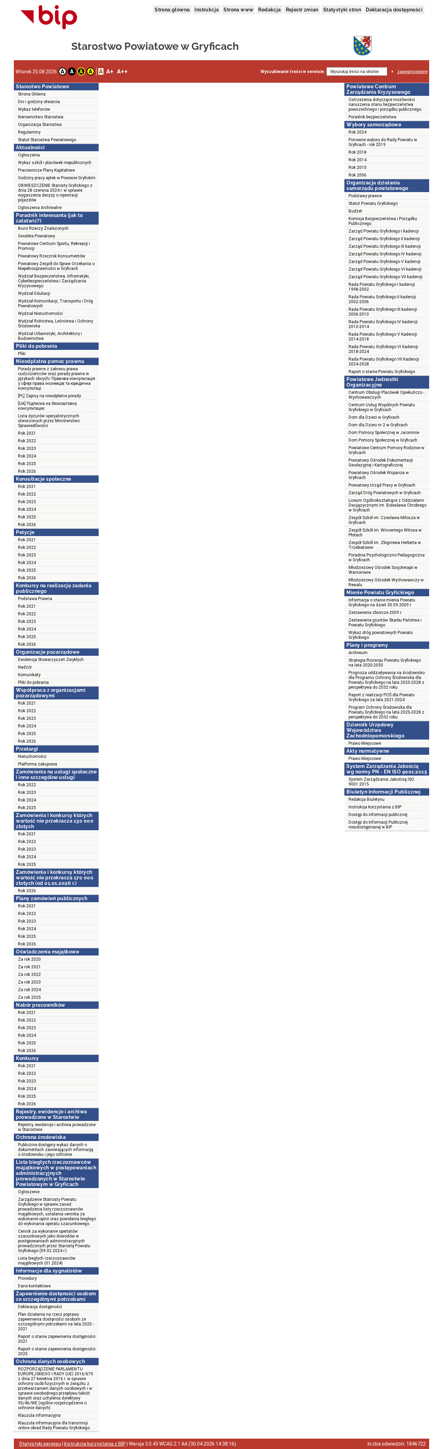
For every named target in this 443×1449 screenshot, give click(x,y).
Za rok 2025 (29, 997)
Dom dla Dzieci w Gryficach (374, 417)
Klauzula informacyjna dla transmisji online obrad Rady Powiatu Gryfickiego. (54, 1425)
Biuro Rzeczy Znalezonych (43, 228)
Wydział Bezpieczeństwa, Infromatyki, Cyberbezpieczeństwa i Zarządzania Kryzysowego (54, 281)
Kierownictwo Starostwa (40, 117)
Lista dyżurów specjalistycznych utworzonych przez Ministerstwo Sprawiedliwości (49, 421)
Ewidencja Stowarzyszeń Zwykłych (51, 659)
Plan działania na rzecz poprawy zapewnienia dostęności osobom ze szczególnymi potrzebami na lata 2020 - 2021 (56, 1321)
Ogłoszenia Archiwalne (40, 207)
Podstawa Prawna (35, 598)
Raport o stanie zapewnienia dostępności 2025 (57, 1351)
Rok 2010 (358, 167)
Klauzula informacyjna (39, 1415)
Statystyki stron (342, 9)
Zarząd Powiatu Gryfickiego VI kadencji (385, 269)
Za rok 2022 (29, 974)
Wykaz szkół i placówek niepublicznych (54, 162)
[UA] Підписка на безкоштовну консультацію (47, 406)
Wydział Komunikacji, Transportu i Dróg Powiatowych (55, 303)
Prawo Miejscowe (365, 743)
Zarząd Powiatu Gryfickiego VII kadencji (386, 276)
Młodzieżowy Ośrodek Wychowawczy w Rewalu (386, 582)
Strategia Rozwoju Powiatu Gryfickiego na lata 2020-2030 (385, 663)
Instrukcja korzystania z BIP (375, 807)
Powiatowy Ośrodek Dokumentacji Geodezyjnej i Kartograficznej (381, 463)
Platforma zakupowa (37, 764)
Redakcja (269, 9)
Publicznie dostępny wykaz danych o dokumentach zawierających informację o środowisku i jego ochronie (55, 1149)
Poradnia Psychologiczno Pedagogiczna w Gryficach (387, 557)
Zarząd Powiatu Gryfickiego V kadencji (385, 261)
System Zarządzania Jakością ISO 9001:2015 (381, 782)
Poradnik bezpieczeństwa (372, 117)
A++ (122, 71)
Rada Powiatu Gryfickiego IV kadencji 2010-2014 (383, 324)
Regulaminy (29, 132)
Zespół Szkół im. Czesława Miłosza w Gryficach (384, 520)
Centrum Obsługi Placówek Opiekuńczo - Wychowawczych (386, 395)
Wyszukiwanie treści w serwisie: (293, 71)
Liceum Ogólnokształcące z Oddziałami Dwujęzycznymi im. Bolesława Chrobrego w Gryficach (387, 505)
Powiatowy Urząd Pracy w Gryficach (382, 485)
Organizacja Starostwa (40, 124)
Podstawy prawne (365, 195)
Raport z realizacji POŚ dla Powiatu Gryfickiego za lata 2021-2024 (382, 697)
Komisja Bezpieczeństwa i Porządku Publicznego (383, 221)
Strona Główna (32, 94)
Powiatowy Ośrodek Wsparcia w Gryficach (379, 475)
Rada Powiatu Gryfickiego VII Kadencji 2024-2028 (384, 361)
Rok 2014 (358, 159)
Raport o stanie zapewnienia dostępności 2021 (57, 1339)
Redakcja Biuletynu (367, 799)
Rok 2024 (27, 456)
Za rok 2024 (29, 989)
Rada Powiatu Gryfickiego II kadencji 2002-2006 (382, 299)
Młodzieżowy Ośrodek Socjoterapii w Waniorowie (383, 570)
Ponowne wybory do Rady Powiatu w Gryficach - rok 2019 (383, 142)
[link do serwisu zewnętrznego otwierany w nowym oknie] (49, 17)
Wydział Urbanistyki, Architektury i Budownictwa (50, 336)
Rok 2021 (27, 433)
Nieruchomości (32, 756)
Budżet (355, 211)
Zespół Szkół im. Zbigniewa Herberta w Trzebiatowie (385, 545)
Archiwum (358, 652)
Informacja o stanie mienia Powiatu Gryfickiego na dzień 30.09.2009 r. (382, 602)
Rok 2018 (358, 152)
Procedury (27, 1278)
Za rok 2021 (29, 967)
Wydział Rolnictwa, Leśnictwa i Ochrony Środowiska (55, 323)
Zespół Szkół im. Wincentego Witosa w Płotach (385, 532)
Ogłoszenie (28, 1191)
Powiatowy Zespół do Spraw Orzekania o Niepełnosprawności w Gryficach (56, 266)
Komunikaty (29, 674)
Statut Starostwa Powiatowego (47, 139)
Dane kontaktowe (34, 1286)
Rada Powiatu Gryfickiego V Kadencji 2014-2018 (383, 337)
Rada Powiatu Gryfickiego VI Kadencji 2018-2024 (383, 349)
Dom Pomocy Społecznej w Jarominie (384, 432)
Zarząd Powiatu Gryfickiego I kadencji (384, 231)
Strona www (238, 9)
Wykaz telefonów (34, 109)
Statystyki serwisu (40, 1444)
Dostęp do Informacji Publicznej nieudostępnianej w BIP (378, 825)
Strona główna (172, 9)
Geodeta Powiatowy (36, 236)
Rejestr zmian (302, 9)
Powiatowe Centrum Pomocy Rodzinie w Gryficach (386, 450)
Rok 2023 (27, 448)
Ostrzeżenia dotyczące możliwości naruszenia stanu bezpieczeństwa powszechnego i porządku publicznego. (385, 104)
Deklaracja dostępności (394, 9)
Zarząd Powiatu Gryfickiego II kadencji (384, 238)
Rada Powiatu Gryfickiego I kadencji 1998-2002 (382, 287)
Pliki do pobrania (33, 682)
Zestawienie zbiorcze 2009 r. (375, 612)
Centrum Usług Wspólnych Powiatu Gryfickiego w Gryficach (382, 407)
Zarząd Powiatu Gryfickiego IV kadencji (385, 254)
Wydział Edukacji (34, 293)
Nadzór (25, 667)
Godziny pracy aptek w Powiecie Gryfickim (57, 177)
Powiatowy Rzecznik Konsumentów (51, 256)
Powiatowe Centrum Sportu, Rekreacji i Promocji (54, 246)
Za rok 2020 (29, 959)
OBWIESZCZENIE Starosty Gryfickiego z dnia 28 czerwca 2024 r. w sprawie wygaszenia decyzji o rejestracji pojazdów (55, 192)
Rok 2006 (358, 175)
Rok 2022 (27, 440)
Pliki (22, 353)
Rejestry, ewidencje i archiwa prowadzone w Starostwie (57, 1127)
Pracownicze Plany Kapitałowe (46, 170)
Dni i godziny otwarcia (39, 101)
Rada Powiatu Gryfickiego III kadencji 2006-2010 (383, 312)
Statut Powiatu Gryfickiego (373, 203)
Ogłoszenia (29, 155)
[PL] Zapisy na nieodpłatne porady (49, 395)
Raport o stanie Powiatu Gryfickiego (382, 371)
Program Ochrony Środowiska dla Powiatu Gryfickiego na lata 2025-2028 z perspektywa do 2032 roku (386, 712)
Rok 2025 (27, 463)
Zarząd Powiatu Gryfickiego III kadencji (385, 246)
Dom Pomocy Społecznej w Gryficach (383, 440)
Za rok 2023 (29, 982)
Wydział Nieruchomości (40, 313)
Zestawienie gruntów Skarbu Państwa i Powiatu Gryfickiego (385, 622)
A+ (110, 71)
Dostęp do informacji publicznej (378, 814)
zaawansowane (412, 71)
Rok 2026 (27, 471)
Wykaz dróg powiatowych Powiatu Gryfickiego (381, 635)
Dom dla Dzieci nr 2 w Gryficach (378, 425)
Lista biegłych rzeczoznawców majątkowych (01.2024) (46, 1261)
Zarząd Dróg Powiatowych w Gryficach (385, 492)
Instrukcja (207, 9)
